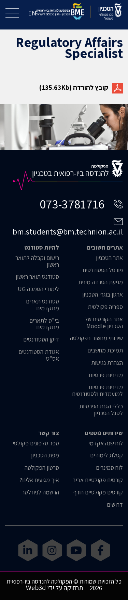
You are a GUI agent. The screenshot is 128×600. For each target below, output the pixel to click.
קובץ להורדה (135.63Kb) (73, 87)
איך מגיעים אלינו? (39, 480)
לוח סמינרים (109, 467)
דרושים (115, 504)
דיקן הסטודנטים (41, 339)
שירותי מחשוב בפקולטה (96, 338)
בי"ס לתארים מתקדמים (44, 324)
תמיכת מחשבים (105, 350)
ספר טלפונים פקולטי (36, 443)
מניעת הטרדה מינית (100, 282)
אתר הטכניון (109, 257)
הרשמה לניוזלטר (40, 492)
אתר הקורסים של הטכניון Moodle (104, 322)
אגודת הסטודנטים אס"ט (38, 355)
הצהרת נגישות (107, 362)
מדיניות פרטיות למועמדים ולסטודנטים (97, 390)
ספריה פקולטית (105, 306)
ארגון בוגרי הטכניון (102, 294)
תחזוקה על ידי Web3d (54, 587)
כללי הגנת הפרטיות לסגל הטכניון (101, 410)
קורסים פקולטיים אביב (98, 480)
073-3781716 (72, 204)
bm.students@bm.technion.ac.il (68, 231)
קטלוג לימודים (106, 455)
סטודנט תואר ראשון (37, 276)
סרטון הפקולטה (42, 467)
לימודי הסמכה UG (38, 289)
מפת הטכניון (45, 455)
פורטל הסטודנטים (103, 270)
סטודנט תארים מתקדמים (42, 305)
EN (32, 13)
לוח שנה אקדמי (105, 443)
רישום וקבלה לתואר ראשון (37, 261)
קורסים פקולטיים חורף (98, 492)
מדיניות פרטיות (105, 375)
